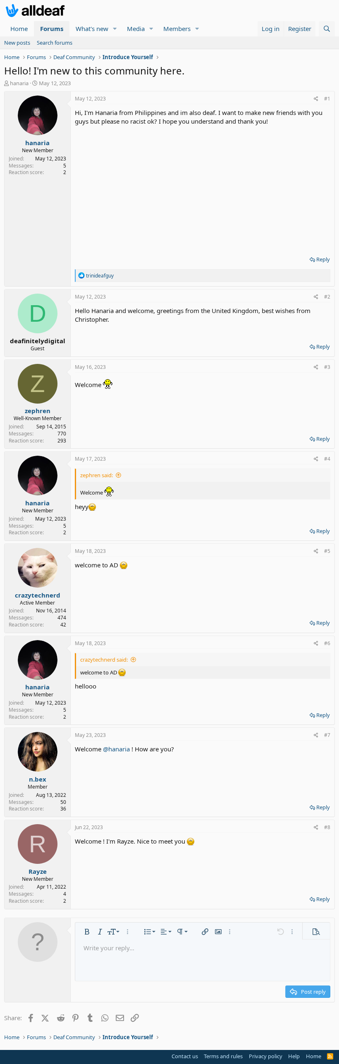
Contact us (185, 1056)
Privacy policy (265, 1056)
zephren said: (96, 475)
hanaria (19, 83)
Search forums (54, 42)
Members (177, 28)
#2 (327, 296)
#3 (327, 367)
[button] (115, 28)
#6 (327, 643)
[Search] (327, 28)
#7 (327, 735)
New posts (17, 42)
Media (136, 28)
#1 (327, 98)
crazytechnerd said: (104, 659)
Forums (51, 28)
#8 (327, 827)
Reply (323, 259)
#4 (327, 458)
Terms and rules (223, 1056)
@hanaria (116, 749)
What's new (92, 28)
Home (19, 28)
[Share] (316, 99)
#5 (327, 551)
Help (294, 1056)
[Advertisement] (202, 188)
